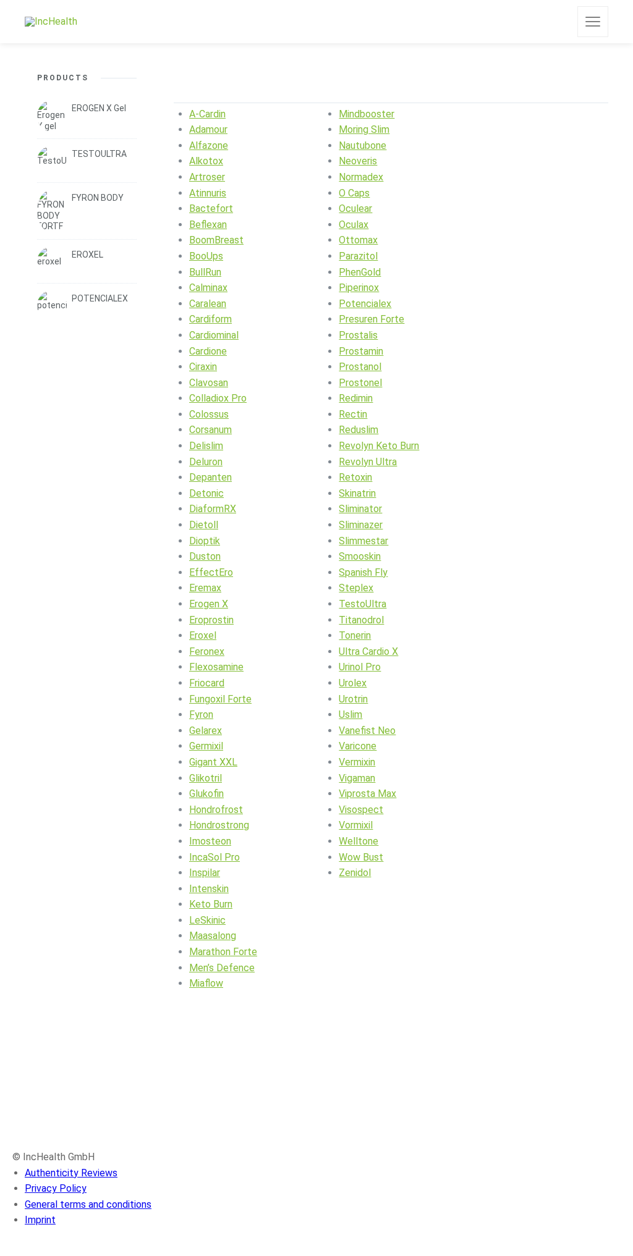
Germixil (206, 746)
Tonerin (355, 635)
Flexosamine (216, 667)
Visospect (361, 810)
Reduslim (358, 430)
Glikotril (205, 778)
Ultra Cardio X (368, 651)
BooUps (206, 256)
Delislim (206, 446)
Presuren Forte (371, 319)
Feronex (206, 651)
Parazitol (358, 256)
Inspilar (204, 873)
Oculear (355, 208)
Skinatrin (357, 493)
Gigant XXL (213, 762)
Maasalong (212, 936)
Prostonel (360, 383)
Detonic (206, 493)
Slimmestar (363, 541)
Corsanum (210, 430)
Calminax (208, 287)
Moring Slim (364, 129)
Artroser (207, 177)
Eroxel (202, 635)
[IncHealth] (51, 22)
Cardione (208, 351)
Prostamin (361, 351)
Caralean (207, 304)
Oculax (353, 224)
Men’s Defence (222, 968)
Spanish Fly (363, 572)
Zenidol (355, 873)
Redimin (356, 398)
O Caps (354, 193)
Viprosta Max (367, 793)
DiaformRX (212, 509)
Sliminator (360, 509)
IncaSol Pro (214, 857)
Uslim (350, 714)
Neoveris (358, 161)
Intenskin (209, 889)
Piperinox (359, 287)
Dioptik (204, 541)
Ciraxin (203, 367)
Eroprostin (211, 620)
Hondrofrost (216, 810)
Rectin (353, 414)
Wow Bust (361, 857)
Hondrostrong (219, 825)
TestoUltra (362, 604)
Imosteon (210, 841)
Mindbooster (366, 114)
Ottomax (358, 240)
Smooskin (360, 556)
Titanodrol (361, 620)
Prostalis (358, 335)
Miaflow (206, 983)
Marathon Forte (223, 952)
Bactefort (211, 208)
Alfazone (208, 145)
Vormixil (356, 825)
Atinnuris (207, 193)
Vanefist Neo (367, 730)
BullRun (205, 272)
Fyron (201, 714)
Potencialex (365, 304)
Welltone (358, 841)
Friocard (206, 683)
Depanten (210, 477)
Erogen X (208, 604)
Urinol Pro (360, 667)
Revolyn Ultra (368, 462)
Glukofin (206, 793)
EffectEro (211, 572)
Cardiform (210, 319)
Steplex (356, 588)
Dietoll (203, 525)
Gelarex (205, 730)
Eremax (205, 588)
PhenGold (360, 272)
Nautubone (362, 145)
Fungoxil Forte (220, 699)
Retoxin (355, 477)
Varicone (357, 746)
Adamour (208, 129)
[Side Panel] (592, 21)
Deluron (206, 462)
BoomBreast (216, 240)
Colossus (209, 414)
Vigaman (357, 778)
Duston (205, 556)
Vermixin (357, 762)
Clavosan (208, 383)
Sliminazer (361, 525)
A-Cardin (207, 114)
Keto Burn (210, 904)
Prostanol (360, 367)
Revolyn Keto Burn (379, 446)
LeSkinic (207, 920)
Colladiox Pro (218, 398)
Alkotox (206, 161)
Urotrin (353, 699)
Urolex (353, 683)
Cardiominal (214, 335)
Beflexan (208, 224)
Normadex (361, 177)
